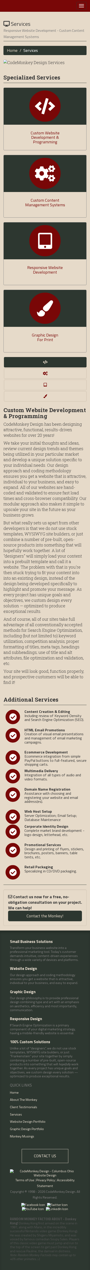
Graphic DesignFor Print (45, 337)
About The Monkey (23, 1099)
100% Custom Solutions (30, 1042)
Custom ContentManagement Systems (45, 202)
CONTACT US (45, 1156)
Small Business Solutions (31, 942)
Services (16, 1114)
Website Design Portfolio (27, 1121)
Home (12, 50)
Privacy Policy (45, 1180)
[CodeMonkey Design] (27, 6)
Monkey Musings (22, 1136)
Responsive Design (26, 1019)
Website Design (23, 969)
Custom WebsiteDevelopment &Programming (45, 137)
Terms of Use (24, 1180)
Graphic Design (23, 992)
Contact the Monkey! (45, 916)
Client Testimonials (23, 1107)
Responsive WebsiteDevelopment (45, 269)
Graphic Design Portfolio (27, 1128)
